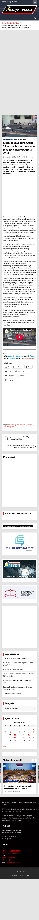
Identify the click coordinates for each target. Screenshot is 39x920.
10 (5, 735)
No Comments (28, 157)
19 (15, 738)
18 (10, 738)
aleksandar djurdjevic (14, 425)
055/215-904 (15, 851)
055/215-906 (15, 853)
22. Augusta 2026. (10, 791)
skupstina (30, 425)
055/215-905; (6, 853)
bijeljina (23, 425)
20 (19, 738)
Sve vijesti (22, 139)
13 (19, 735)
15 (29, 735)
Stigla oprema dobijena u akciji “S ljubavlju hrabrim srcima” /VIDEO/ (19, 438)
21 (24, 738)
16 (33, 735)
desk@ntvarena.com (13, 862)
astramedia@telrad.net (9, 860)
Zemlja (31, 781)
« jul (4, 746)
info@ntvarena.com (8, 858)
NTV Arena (19, 157)
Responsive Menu (35, 2)
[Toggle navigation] (4, 18)
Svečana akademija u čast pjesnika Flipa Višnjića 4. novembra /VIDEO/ (20, 447)
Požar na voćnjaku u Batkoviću (13, 669)
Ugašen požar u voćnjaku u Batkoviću (15, 658)
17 (5, 738)
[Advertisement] (19, 51)
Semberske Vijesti (10, 139)
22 (29, 738)
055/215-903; (6, 851)
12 (15, 735)
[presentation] (33, 760)
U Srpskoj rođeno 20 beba (12, 694)
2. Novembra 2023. (9, 157)
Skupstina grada (8, 427)
